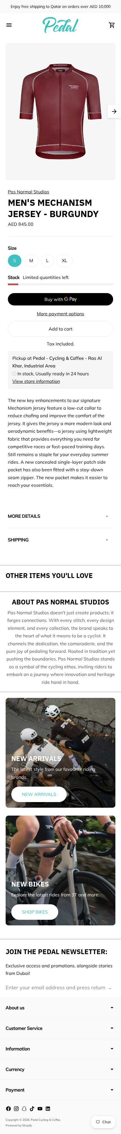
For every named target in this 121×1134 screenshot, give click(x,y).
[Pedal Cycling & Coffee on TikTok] (32, 1108)
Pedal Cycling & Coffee (45, 1120)
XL (64, 260)
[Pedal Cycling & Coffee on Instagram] (16, 1108)
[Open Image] (60, 111)
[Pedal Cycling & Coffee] (60, 25)
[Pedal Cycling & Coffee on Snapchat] (24, 1108)
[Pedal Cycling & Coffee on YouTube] (40, 1108)
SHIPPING (18, 540)
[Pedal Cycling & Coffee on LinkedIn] (48, 1108)
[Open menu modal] (9, 25)
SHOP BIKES (35, 912)
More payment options (60, 313)
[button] (114, 111)
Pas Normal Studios (28, 192)
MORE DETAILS (24, 516)
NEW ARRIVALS (39, 794)
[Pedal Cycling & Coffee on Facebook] (8, 1108)
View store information (36, 381)
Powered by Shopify (19, 1125)
